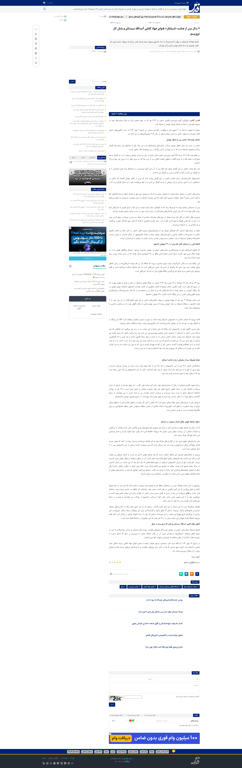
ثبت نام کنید (87, 258)
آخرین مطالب (101, 87)
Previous (103, 172)
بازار (85, 9)
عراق (122, 587)
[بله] (35, 39)
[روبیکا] (35, 29)
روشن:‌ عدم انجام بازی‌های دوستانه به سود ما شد (164, 600)
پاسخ (113, 721)
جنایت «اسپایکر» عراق (190, 587)
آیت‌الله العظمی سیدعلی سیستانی (169, 587)
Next (71, 172)
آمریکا (151, 752)
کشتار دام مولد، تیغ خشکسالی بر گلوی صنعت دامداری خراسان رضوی (157, 623)
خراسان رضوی (133, 752)
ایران (112, 752)
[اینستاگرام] (35, 58)
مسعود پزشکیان (87, 752)
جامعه (154, 9)
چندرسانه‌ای (107, 9)
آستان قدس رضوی (162, 752)
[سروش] (35, 48)
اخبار (187, 493)
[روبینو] (35, 34)
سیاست (174, 9)
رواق (135, 9)
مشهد (106, 752)
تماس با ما (64, 758)
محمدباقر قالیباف (73, 752)
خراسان (129, 9)
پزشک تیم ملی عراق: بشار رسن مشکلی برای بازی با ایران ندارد (160, 612)
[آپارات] (35, 63)
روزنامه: (104, 81)
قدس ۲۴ (99, 9)
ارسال (112, 705)
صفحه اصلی (182, 9)
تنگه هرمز (98, 752)
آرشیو (43, 758)
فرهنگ (147, 9)
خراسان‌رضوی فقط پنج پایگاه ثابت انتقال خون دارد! (164, 647)
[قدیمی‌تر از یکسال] (192, 603)
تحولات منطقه (191, 16)
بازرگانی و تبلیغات (53, 758)
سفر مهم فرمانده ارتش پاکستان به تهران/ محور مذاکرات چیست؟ (109, 16)
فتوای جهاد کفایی (148, 587)
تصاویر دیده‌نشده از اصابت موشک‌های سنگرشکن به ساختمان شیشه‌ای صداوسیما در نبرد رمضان (87, 177)
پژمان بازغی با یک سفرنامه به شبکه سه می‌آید (91, 151)
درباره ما (72, 758)
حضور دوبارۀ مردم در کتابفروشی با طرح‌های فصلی (164, 635)
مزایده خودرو (96, 306)
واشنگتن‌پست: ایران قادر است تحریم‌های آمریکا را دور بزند (87, 105)
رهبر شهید (144, 752)
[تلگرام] (35, 53)
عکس (115, 9)
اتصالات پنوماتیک (96, 314)
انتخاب (72, 81)
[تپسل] (110, 734)
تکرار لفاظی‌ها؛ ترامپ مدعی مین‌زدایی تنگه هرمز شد (89, 117)
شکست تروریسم (133, 587)
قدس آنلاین (194, 7)
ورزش (141, 9)
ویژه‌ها (91, 9)
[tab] (101, 157)
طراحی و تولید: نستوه (120, 761)
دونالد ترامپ (122, 752)
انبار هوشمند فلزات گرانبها (79, 307)
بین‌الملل (167, 9)
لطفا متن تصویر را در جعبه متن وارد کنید (188, 697)
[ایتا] (35, 44)
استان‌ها (121, 9)
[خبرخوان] (43, 763)
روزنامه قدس (77, 9)
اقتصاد (160, 9)
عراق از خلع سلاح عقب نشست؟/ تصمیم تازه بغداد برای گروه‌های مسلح (165, 16)
